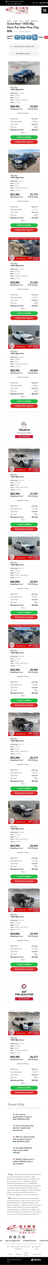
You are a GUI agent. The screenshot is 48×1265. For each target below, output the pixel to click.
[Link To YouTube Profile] (19, 1237)
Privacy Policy (26, 1254)
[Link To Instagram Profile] (23, 1237)
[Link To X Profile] (15, 1237)
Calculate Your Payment (24, 142)
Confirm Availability (24, 137)
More (23, 132)
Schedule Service (29, 1241)
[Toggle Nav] (44, 10)
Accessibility (37, 1254)
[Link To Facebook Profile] (11, 1237)
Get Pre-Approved (12, 1241)
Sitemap (18, 1254)
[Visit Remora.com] (36, 1260)
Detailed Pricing (22, 113)
